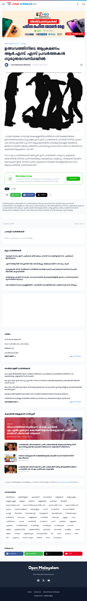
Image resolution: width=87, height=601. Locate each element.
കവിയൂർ (53, 501)
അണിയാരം (10, 497)
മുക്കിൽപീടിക (19, 529)
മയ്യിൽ (8, 529)
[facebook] (38, 580)
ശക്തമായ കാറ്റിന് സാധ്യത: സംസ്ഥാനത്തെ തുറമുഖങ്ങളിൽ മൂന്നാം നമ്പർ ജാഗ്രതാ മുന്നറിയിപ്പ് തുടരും (42, 278)
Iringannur (15, 538)
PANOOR (39, 538)
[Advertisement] (19, 310)
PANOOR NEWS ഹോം (12, 43)
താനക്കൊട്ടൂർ (30, 513)
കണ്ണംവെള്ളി (11, 501)
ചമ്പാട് (45, 509)
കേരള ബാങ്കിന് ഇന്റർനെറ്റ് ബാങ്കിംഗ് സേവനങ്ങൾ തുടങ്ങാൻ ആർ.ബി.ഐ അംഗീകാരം (36, 394)
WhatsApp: (66, 482)
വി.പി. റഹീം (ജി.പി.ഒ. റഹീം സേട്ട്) (16, 344)
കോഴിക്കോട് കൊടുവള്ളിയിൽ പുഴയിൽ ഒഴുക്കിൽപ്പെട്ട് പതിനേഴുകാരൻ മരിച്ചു (41, 285)
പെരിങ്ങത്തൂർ (21, 525)
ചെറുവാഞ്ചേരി (68, 509)
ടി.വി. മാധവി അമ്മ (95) (13, 339)
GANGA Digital (48, 596)
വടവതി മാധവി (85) (11, 353)
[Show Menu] (3, 4)
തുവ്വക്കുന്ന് (43, 513)
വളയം (8, 534)
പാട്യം (73, 517)
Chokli (59, 534)
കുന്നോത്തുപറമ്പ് (13, 505)
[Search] (83, 4)
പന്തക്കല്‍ (44, 517)
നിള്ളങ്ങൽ (33, 517)
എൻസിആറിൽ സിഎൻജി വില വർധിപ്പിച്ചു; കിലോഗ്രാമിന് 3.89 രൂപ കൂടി (37, 264)
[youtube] (49, 580)
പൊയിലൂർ (47, 525)
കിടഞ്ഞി (63, 501)
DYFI (7, 538)
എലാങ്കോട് (35, 497)
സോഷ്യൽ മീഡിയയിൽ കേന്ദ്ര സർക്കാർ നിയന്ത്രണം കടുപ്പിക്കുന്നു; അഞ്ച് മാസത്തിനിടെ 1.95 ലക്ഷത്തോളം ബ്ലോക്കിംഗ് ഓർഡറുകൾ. (39, 375)
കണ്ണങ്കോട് (59, 497)
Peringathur (58, 538)
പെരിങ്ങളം (35, 525)
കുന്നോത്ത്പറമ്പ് (71, 505)
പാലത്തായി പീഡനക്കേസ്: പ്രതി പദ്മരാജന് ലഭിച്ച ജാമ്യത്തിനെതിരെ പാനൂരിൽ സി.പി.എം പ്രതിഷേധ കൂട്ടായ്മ (47, 468)
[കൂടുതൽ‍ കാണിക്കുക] (50, 195)
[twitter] (43, 580)
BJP (52, 534)
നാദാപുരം (21, 517)
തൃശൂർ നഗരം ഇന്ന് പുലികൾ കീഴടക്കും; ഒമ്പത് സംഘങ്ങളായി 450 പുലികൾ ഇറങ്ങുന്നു (39, 257)
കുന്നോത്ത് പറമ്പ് (55, 505)
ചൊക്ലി (8, 513)
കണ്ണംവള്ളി (71, 497)
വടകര (77, 529)
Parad (48, 538)
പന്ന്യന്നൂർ (55, 517)
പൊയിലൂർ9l (59, 525)
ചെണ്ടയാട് (55, 509)
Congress (68, 534)
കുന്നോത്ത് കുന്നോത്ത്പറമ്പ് (34, 505)
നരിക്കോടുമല (70, 513)
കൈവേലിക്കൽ (21, 509)
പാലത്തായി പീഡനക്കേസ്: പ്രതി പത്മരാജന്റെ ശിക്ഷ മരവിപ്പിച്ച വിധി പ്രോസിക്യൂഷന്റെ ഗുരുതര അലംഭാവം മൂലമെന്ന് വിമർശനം (47, 446)
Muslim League (28, 538)
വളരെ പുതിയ (9, 224)
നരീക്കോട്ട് (10, 517)
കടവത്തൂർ (47, 497)
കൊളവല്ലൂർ (34, 509)
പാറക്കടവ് (43, 521)
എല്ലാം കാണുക (75, 356)
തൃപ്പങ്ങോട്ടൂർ (57, 513)
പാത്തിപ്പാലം (10, 521)
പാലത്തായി (32, 521)
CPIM (76, 534)
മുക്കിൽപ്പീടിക (34, 529)
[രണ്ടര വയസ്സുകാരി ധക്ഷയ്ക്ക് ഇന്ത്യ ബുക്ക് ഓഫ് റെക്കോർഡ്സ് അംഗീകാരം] (11, 458)
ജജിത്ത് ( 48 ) (9, 348)
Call (59, 482)
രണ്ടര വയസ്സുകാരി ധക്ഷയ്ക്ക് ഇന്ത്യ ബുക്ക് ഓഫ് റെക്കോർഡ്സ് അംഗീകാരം (46, 457)
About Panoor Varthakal (51, 592)
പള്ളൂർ (65, 517)
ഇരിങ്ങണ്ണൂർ (23, 497)
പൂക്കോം (9, 525)
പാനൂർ (23, 43)
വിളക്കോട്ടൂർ (28, 534)
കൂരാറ (8, 509)
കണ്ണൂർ (22, 501)
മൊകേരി (57, 529)
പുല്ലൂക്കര (73, 521)
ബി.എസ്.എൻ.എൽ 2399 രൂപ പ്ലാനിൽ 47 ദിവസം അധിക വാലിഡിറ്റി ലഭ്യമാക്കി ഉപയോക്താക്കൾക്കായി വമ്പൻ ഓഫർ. (42, 381)
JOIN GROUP (73, 178)
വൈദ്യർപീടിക (42, 534)
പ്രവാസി (70, 525)
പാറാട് (53, 521)
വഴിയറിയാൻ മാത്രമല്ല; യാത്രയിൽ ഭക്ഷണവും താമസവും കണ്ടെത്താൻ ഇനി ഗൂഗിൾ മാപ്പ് (37, 398)
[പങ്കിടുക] (80, 65)
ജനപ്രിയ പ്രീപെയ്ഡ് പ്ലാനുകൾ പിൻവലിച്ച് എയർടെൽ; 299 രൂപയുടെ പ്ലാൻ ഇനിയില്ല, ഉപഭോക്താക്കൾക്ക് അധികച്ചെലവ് (43, 388)
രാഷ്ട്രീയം (68, 529)
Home (30, 592)
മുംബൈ (46, 529)
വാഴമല (17, 534)
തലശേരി (18, 513)
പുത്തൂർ (62, 521)
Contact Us (37, 592)
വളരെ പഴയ (78, 224)
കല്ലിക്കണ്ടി (42, 501)
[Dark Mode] (78, 4)
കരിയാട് (31, 501)
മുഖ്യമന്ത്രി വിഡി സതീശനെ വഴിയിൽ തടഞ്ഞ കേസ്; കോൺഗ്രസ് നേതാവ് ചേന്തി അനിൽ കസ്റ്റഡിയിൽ (41, 270)
